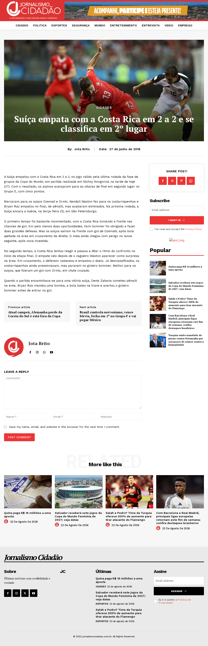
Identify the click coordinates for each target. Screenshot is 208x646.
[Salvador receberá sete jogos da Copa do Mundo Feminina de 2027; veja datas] (158, 285)
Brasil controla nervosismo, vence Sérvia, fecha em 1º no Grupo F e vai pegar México (108, 316)
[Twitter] (172, 181)
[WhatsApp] (191, 181)
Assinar (176, 591)
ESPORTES (102, 603)
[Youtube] (33, 593)
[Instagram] (16, 593)
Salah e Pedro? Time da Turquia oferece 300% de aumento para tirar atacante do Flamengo (185, 303)
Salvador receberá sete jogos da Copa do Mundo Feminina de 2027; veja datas (186, 285)
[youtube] (51, 351)
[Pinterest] (181, 181)
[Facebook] (163, 181)
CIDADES (104, 107)
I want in (174, 220)
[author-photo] (6, 521)
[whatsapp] (44, 351)
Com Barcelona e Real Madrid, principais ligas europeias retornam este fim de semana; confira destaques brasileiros (185, 322)
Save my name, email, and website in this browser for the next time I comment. (64, 426)
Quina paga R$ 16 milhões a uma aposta (185, 268)
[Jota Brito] (14, 347)
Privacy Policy (193, 229)
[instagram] (37, 351)
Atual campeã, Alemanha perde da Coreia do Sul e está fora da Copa (35, 314)
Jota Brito (82, 149)
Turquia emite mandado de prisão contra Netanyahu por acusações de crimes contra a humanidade (186, 340)
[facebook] (30, 351)
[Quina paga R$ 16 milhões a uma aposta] (158, 268)
